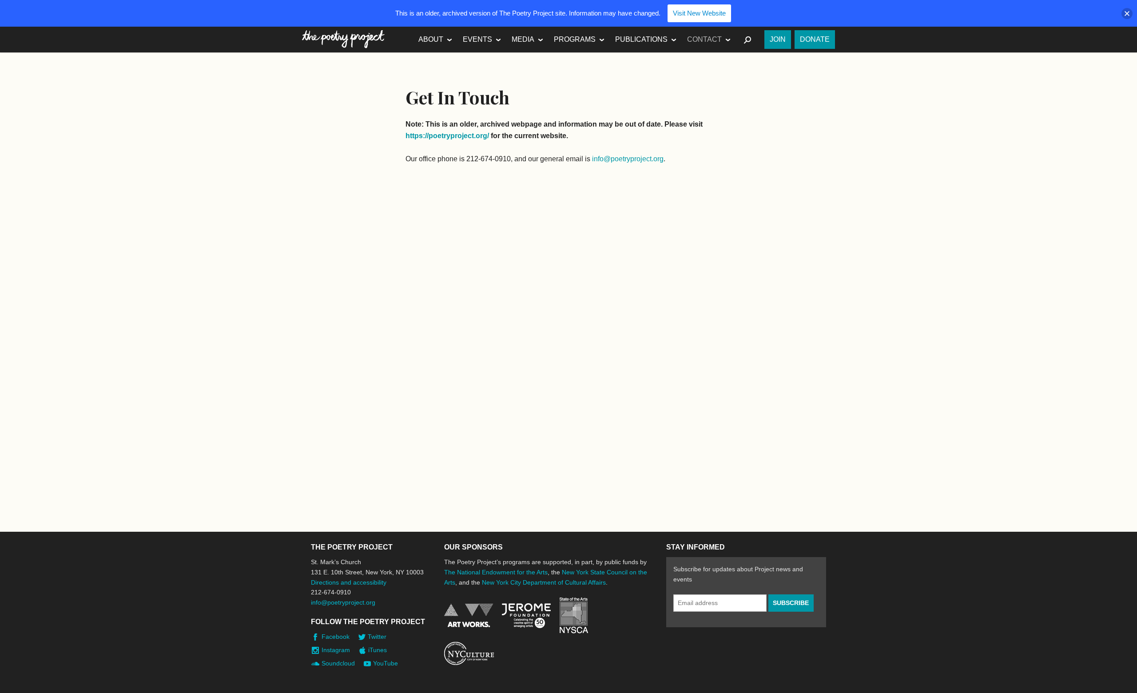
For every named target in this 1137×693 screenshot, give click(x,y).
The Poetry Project (343, 39)
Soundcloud (338, 663)
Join (778, 39)
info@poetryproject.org (628, 159)
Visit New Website (699, 13)
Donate (815, 39)
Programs (575, 39)
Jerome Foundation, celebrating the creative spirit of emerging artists (526, 615)
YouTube (385, 663)
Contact (704, 39)
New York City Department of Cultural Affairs (544, 582)
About (430, 39)
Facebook (336, 636)
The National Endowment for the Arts (496, 572)
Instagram (336, 649)
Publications (641, 39)
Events (477, 39)
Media (523, 39)
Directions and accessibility (348, 582)
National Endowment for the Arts (468, 615)
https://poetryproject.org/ (447, 135)
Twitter (377, 636)
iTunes (377, 649)
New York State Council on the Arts (574, 615)
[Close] (1127, 13)
